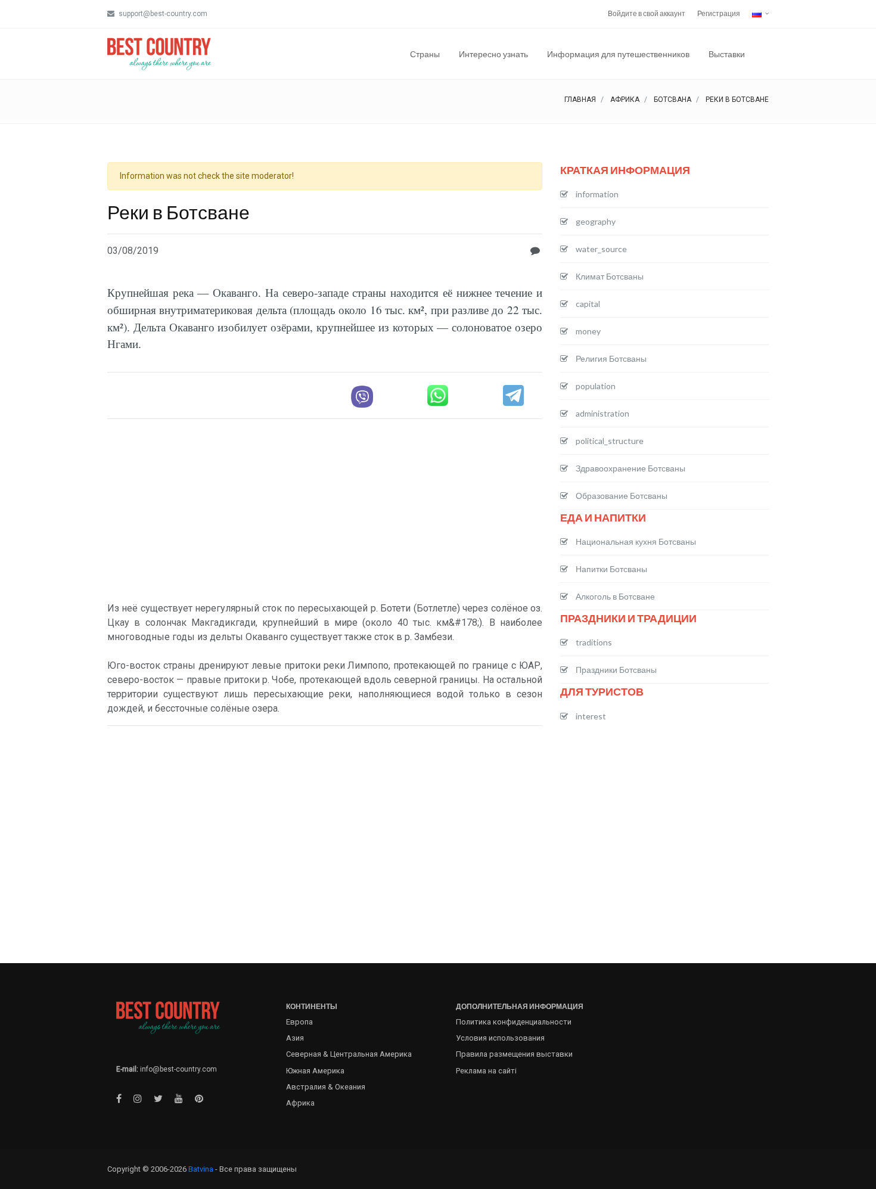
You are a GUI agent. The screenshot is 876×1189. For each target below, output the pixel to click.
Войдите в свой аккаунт (646, 13)
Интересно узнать (493, 54)
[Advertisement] (324, 512)
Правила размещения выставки (514, 1054)
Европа (299, 1021)
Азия (295, 1037)
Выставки (727, 54)
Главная (580, 99)
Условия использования (500, 1037)
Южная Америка (315, 1070)
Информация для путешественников (618, 54)
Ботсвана (672, 99)
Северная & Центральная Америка (349, 1054)
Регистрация (718, 13)
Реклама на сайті (486, 1070)
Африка (624, 99)
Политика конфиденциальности (513, 1021)
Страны (425, 54)
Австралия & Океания (325, 1086)
